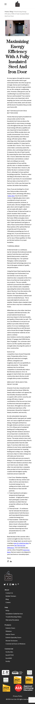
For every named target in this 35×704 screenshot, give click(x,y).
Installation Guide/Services (14, 613)
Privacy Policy (17, 696)
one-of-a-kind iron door (21, 543)
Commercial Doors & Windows (15, 644)
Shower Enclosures (12, 640)
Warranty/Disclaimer (12, 620)
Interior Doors (10, 634)
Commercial (9, 649)
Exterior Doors (10, 628)
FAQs (7, 610)
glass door (11, 196)
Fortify (8, 661)
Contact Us (9, 593)
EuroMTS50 (10, 655)
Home (7, 11)
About (7, 590)
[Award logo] (5, 673)
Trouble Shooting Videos (13, 617)
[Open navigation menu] (5, 4)
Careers (8, 602)
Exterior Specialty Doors (13, 637)
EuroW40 (9, 658)
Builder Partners (11, 596)
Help (6, 607)
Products (8, 625)
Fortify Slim (9, 652)
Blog (11, 11)
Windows (9, 631)
